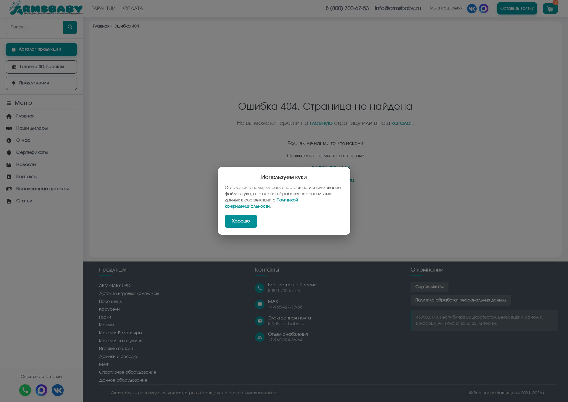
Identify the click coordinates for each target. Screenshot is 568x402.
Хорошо (241, 221)
